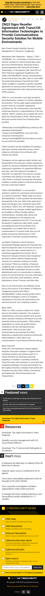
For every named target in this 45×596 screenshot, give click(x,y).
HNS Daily (11, 519)
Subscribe (37, 567)
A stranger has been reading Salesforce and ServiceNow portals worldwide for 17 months (22, 496)
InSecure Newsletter (16, 533)
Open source (12, 558)
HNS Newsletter (14, 526)
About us (27, 586)
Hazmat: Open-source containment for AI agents (19, 404)
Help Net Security (13, 19)
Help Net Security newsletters (18, 2)
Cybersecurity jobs (15, 549)
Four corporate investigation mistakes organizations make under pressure (19, 487)
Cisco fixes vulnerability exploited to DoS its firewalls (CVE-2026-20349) (22, 479)
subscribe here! (33, 7)
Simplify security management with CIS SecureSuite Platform (20, 441)
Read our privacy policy (14, 586)
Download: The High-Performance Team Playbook (18, 419)
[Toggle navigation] (42, 12)
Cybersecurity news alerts (19, 540)
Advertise (35, 586)
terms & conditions (35, 572)
